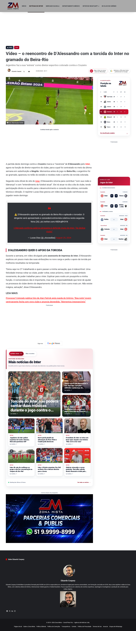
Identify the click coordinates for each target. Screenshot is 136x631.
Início (24, 6)
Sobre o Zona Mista (29, 626)
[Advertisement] (68, 28)
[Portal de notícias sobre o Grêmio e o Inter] (13, 6)
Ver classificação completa (114, 133)
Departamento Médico (71, 6)
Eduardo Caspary (16, 71)
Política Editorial (41, 626)
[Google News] (53, 343)
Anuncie (105, 626)
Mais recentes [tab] (30, 353)
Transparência (66, 626)
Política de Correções (53, 626)
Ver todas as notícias (84, 482)
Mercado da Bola (52, 6)
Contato (74, 626)
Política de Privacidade (84, 626)
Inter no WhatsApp (90, 6)
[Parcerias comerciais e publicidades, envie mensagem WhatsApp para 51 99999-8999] (49, 518)
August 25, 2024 (63, 237)
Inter (16, 47)
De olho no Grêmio (109, 6)
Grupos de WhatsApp (115, 626)
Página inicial (18, 626)
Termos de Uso (97, 626)
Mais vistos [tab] (17, 353)
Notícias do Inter (36, 6)
